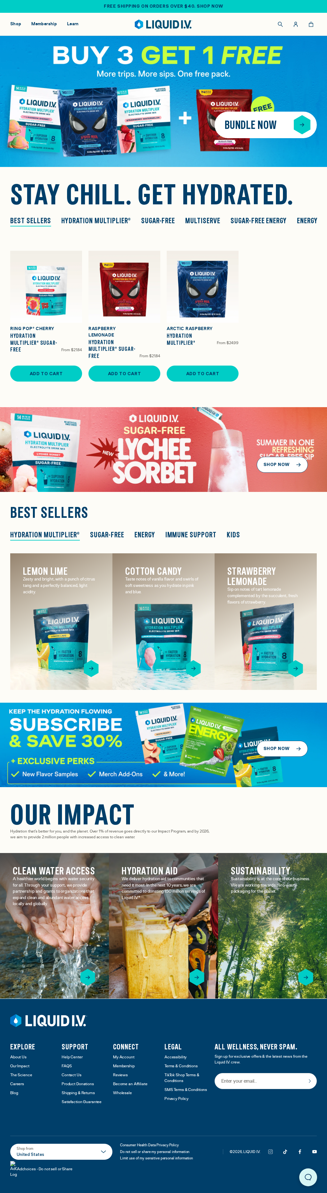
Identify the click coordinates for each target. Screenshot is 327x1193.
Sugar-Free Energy (259, 220)
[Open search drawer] (280, 24)
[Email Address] (266, 1081)
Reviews (120, 1075)
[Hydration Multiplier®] (203, 287)
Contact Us (71, 1075)
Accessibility (175, 1057)
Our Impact (19, 1066)
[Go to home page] (48, 1020)
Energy (307, 220)
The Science (21, 1075)
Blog (14, 1093)
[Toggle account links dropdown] (295, 24)
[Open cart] (311, 24)
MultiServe (202, 220)
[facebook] (300, 1152)
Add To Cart (46, 373)
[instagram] (270, 1152)
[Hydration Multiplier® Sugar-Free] (46, 287)
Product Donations (78, 1084)
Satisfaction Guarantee (82, 1102)
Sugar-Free (158, 220)
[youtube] (314, 1152)
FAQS (67, 1066)
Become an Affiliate (130, 1084)
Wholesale (122, 1093)
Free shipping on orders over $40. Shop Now (163, 6)
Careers (17, 1084)
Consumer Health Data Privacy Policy (149, 1145)
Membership (124, 1066)
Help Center (72, 1057)
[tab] (45, 535)
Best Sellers (30, 220)
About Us (18, 1057)
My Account (123, 1057)
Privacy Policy (176, 1099)
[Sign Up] (310, 1081)
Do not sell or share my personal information (154, 1152)
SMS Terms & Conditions (185, 1090)
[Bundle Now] (302, 124)
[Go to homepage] (164, 24)
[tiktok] (285, 1152)
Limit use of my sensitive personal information (156, 1158)
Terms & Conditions (181, 1066)
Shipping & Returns (78, 1093)
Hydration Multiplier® (96, 220)
